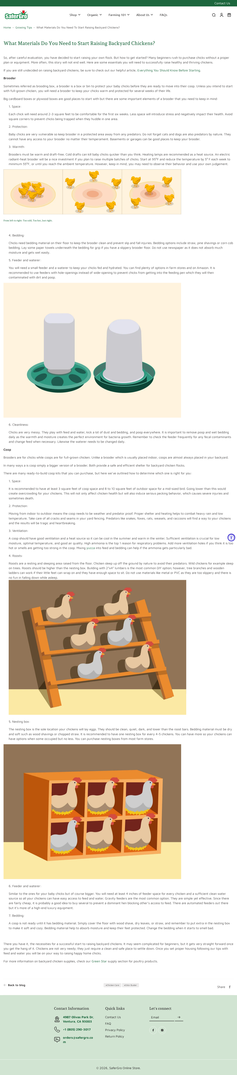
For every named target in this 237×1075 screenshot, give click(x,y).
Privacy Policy (115, 1030)
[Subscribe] (179, 1017)
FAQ (108, 1023)
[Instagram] (162, 1030)
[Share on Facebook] (230, 987)
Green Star (99, 961)
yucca (90, 548)
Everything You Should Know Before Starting (168, 70)
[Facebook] (153, 1030)
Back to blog (16, 985)
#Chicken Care (112, 985)
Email (155, 1017)
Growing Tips (23, 27)
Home (7, 27)
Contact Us (222, 3)
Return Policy (114, 1036)
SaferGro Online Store (124, 1068)
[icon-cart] (229, 14)
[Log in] (221, 15)
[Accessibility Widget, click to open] (231, 537)
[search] (214, 14)
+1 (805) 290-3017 (77, 1029)
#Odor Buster (130, 985)
